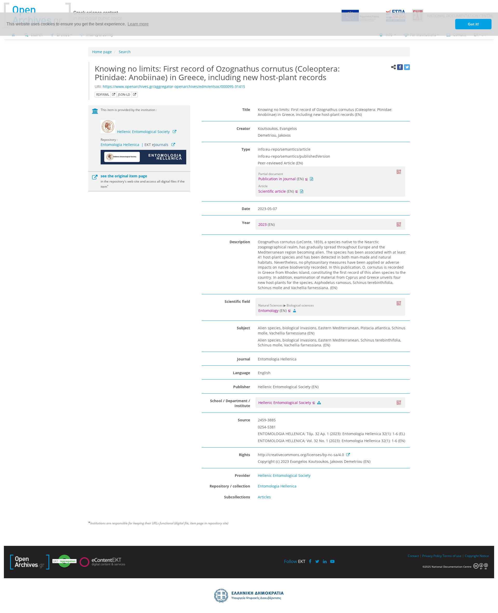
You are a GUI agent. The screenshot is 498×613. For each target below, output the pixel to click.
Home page (102, 51)
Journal (243, 359)
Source (244, 419)
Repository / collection (230, 486)
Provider (242, 475)
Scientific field (237, 301)
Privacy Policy (432, 556)
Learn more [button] (138, 24)
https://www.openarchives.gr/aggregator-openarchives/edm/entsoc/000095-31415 (174, 86)
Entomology (268, 310)
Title (246, 109)
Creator (243, 128)
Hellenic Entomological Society (143, 131)
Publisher (241, 386)
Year (246, 222)
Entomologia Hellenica (120, 144)
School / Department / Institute (230, 403)
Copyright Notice (477, 556)
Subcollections (237, 496)
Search (124, 51)
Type (245, 149)
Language (241, 372)
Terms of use (451, 556)
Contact (413, 556)
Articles (264, 496)
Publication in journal (277, 178)
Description (240, 241)
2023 (263, 224)
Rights (244, 454)
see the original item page (124, 175)
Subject (243, 327)
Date (246, 208)
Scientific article (272, 191)
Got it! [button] (473, 24)
